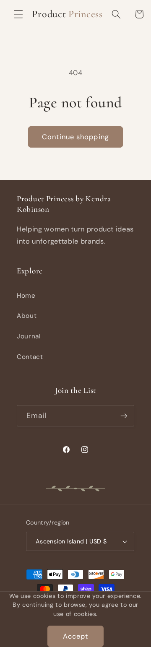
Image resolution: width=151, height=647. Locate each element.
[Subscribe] (124, 416)
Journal (29, 336)
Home (26, 295)
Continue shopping (75, 137)
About (26, 316)
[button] (18, 14)
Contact (30, 357)
